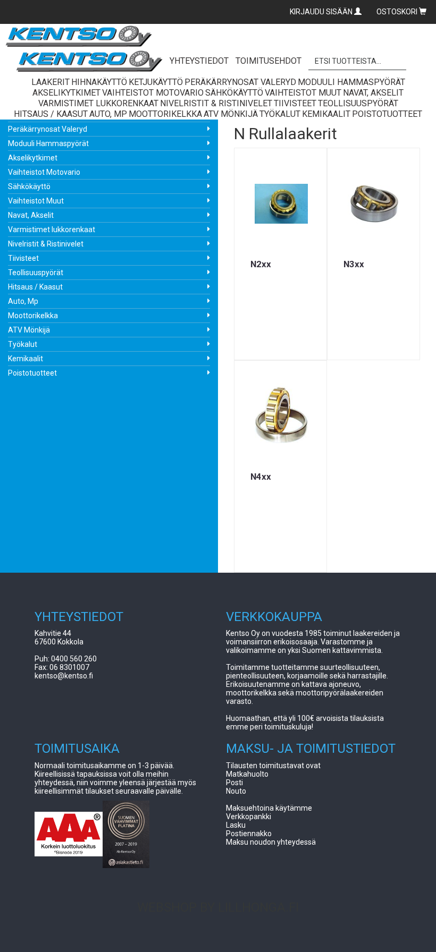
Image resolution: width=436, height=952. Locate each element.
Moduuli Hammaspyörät (48, 143)
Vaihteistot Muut (36, 201)
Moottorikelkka (33, 315)
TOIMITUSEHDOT (268, 61)
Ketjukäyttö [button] (156, 82)
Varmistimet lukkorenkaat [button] (98, 103)
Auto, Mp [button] (108, 114)
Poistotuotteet (32, 373)
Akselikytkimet (32, 158)
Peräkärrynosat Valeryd (47, 129)
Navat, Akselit (31, 215)
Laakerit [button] (50, 82)
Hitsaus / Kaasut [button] (51, 114)
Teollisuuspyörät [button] (358, 103)
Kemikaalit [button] (326, 114)
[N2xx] (280, 203)
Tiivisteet (23, 258)
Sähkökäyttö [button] (234, 93)
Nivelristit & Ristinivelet (45, 244)
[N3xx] (374, 203)
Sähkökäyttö (29, 186)
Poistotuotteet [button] (387, 114)
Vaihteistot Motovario (44, 172)
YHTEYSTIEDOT (199, 61)
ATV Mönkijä (29, 330)
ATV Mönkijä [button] (231, 114)
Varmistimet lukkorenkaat (51, 229)
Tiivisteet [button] (295, 103)
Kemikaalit (25, 358)
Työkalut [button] (279, 114)
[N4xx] (280, 416)
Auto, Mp (23, 301)
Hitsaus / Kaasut (35, 287)
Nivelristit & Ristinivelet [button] (216, 103)
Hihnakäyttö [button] (99, 82)
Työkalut (22, 344)
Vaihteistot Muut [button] (303, 93)
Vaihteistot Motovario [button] (153, 93)
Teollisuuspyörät (35, 272)
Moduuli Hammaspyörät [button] (351, 82)
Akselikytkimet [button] (66, 93)
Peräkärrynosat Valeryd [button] (240, 82)
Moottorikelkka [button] (165, 114)
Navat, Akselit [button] (373, 93)
